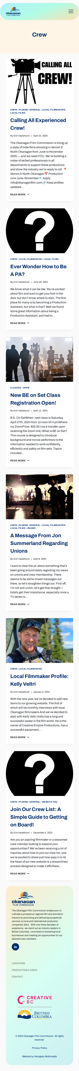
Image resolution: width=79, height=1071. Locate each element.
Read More (19, 194)
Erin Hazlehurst (22, 135)
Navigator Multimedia (45, 1056)
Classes (15, 388)
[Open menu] (70, 11)
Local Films (17, 113)
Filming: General (29, 110)
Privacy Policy (39, 1048)
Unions (31, 528)
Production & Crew (24, 970)
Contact (17, 976)
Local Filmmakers (53, 110)
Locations (18, 963)
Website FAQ (50, 802)
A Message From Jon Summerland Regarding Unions (39, 543)
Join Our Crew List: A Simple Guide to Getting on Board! (38, 817)
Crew (13, 110)
